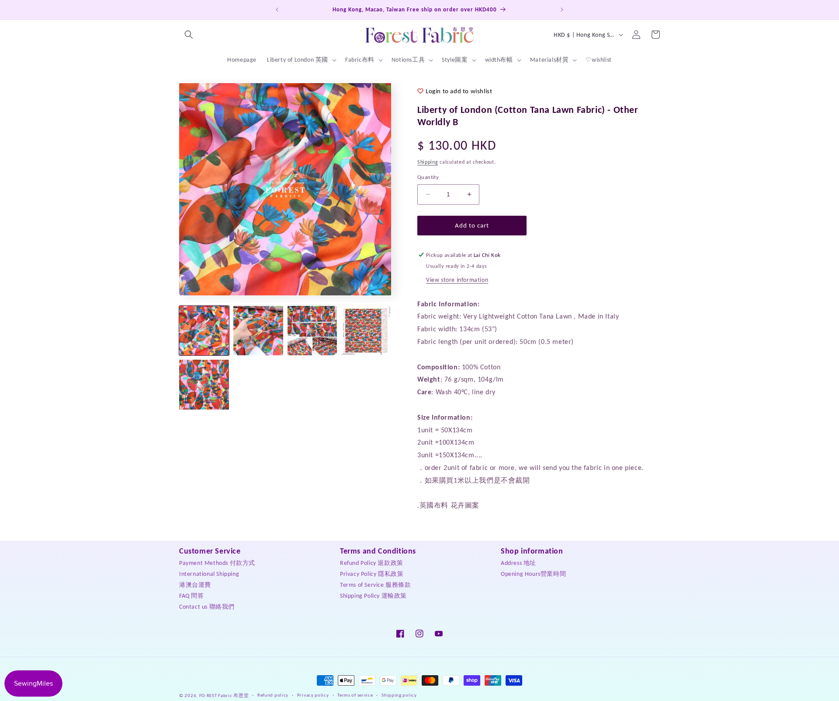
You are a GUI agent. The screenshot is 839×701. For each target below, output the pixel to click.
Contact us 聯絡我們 (207, 606)
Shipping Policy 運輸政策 (373, 595)
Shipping (427, 162)
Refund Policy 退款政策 (371, 562)
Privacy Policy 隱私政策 (371, 573)
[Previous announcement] (277, 9)
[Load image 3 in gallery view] (312, 331)
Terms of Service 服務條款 (375, 584)
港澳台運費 (195, 584)
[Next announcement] (562, 9)
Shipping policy (399, 695)
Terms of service (355, 695)
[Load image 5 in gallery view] (204, 385)
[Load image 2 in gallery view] (258, 331)
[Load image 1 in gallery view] (204, 331)
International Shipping (209, 573)
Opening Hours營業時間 (533, 573)
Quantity (428, 177)
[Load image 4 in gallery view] (366, 331)
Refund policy (272, 695)
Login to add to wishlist (459, 91)
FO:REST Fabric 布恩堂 (224, 695)
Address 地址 (518, 562)
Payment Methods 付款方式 (217, 562)
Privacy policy (313, 695)
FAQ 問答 (191, 595)
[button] (188, 34)
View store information (457, 280)
